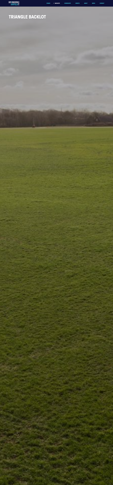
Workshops (67, 3)
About (85, 3)
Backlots (57, 3)
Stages (48, 3)
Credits (77, 3)
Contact (102, 3)
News (93, 3)
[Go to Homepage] (14, 3)
